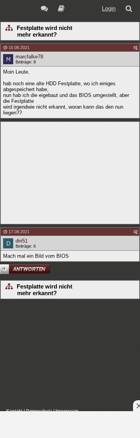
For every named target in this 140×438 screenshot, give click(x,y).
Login (109, 8)
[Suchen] (130, 9)
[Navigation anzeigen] (9, 28)
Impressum (67, 410)
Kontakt (14, 410)
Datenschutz (39, 410)
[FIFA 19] (61, 9)
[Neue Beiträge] (45, 9)
